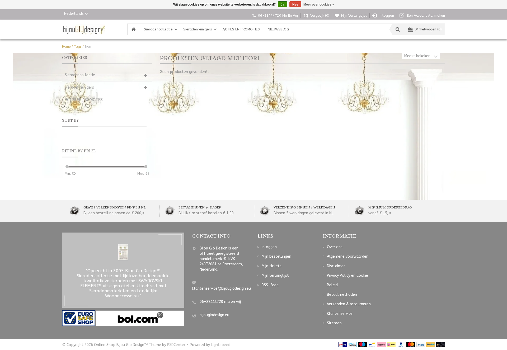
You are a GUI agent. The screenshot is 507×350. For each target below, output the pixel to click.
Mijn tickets (271, 266)
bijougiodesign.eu (214, 315)
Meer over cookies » (318, 4)
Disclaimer (336, 266)
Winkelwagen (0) (428, 29)
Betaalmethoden (342, 294)
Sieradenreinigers (197, 29)
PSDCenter (176, 345)
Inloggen (269, 247)
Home (66, 46)
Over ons (334, 247)
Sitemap (334, 323)
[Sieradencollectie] (83, 29)
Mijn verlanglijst (275, 275)
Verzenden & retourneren (349, 304)
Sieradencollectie (158, 29)
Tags (77, 46)
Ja (282, 4)
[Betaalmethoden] (342, 344)
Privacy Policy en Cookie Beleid (347, 280)
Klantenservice (340, 313)
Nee (295, 4)
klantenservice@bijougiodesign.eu (221, 288)
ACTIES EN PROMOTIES (241, 29)
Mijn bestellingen (276, 256)
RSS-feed (270, 285)
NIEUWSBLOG (278, 29)
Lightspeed (220, 345)
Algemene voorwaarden (347, 256)
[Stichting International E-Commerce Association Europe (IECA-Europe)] (79, 318)
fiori (88, 46)
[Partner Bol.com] (140, 318)
